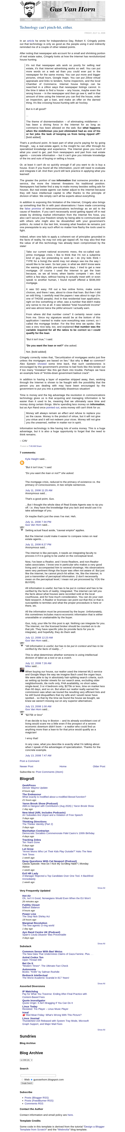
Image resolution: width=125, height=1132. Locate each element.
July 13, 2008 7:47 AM (38, 755)
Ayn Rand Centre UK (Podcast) (41, 932)
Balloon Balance (31, 907)
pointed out (52, 407)
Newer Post (26, 766)
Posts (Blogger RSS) (37, 1097)
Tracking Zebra (31, 839)
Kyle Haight (32, 458)
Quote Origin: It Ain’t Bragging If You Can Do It (47, 1003)
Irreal (25, 1012)
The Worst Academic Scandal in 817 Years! (45, 977)
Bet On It (27, 963)
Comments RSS (34, 1103)
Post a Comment (29, 761)
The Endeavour (31, 794)
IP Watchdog (30, 991)
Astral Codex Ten (32, 957)
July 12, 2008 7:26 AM (38, 663)
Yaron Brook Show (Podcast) (40, 803)
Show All (101, 888)
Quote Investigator (33, 1000)
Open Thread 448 (32, 959)
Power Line (29, 914)
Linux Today (29, 1006)
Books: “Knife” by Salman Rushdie (40, 971)
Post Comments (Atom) (49, 771)
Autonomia (29, 969)
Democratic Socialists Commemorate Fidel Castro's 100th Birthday (58, 833)
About (62, 19)
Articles (79, 19)
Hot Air (26, 895)
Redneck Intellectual (35, 975)
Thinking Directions (34, 821)
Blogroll (45, 19)
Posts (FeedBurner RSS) (39, 1100)
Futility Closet (31, 904)
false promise (33, 208)
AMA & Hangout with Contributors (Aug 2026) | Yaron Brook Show (58, 806)
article (30, 40)
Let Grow (27, 849)
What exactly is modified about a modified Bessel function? (54, 796)
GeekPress (29, 785)
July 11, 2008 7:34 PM (38, 521)
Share (39, 446)
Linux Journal (30, 1018)
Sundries (96, 19)
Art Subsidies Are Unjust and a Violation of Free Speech (52, 815)
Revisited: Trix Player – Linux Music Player (45, 1009)
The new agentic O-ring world (38, 925)
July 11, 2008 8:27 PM (38, 544)
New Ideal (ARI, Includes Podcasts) (44, 812)
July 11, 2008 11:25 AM (38, 490)
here (70, 1114)
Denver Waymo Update (35, 787)
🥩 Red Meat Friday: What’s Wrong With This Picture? (52, 1015)
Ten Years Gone (31, 842)
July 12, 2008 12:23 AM (39, 637)
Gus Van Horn (33, 524)
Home (28, 19)
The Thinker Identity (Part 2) (37, 824)
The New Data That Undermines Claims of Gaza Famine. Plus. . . (57, 954)
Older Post (99, 766)
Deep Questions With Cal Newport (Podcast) (49, 861)
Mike (28, 666)
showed (42, 363)
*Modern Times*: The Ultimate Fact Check (45, 965)
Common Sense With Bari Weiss (42, 951)
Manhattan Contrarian (35, 830)
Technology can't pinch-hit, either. (46, 27)
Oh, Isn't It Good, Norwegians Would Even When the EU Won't (56, 898)
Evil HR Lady (30, 873)
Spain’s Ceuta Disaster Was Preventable (44, 934)
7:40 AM (32, 446)
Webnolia (63, 1129)
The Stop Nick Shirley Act (36, 916)
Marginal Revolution (34, 923)
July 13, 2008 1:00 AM (38, 706)
